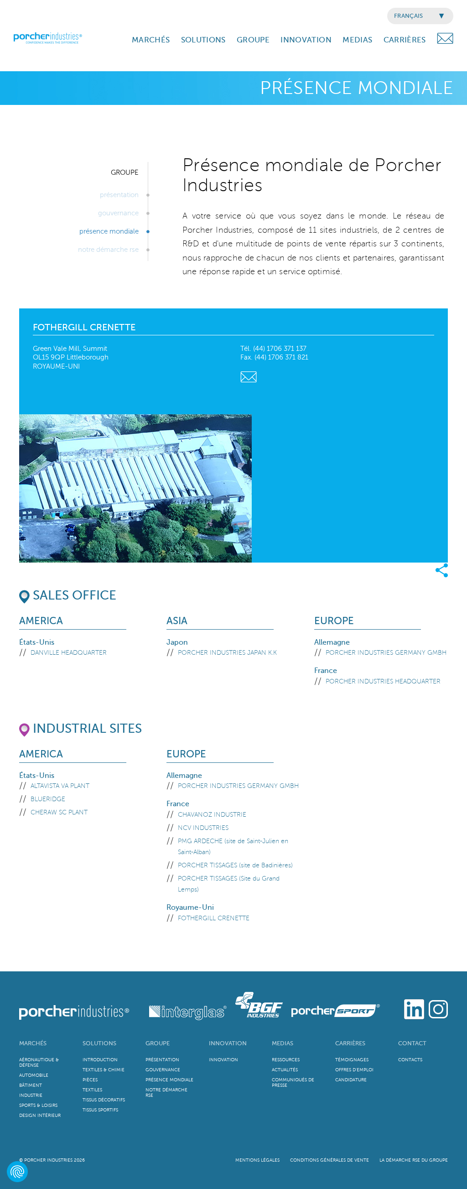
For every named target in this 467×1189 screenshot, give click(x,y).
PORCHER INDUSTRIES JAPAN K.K (227, 652)
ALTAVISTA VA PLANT (60, 785)
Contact (412, 1043)
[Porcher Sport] (332, 1003)
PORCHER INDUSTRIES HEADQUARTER (383, 681)
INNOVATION (305, 40)
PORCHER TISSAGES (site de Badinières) (235, 865)
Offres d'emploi (354, 1069)
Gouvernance (118, 213)
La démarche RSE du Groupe (413, 1160)
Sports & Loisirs (38, 1105)
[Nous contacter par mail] (248, 375)
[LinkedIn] (414, 1008)
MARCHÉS (151, 40)
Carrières (350, 1043)
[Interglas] (179, 1003)
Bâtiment (30, 1085)
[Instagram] (438, 1008)
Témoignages (351, 1059)
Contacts (410, 1059)
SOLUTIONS (203, 40)
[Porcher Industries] (75, 1003)
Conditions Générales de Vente (329, 1160)
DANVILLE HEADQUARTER (69, 652)
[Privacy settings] (17, 1171)
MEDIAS (357, 40)
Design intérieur (40, 1115)
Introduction (100, 1059)
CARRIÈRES (405, 40)
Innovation (228, 1043)
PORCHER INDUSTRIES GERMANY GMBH (386, 652)
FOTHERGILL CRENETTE (213, 918)
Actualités (285, 1069)
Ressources (286, 1059)
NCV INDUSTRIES (203, 827)
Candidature (351, 1079)
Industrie (30, 1095)
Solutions (99, 1043)
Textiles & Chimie (104, 1069)
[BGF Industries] (256, 1003)
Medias (282, 1043)
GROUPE (253, 40)
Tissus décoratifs (104, 1099)
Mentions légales (257, 1160)
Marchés (33, 1043)
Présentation (119, 194)
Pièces (90, 1079)
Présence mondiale (109, 231)
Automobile (33, 1075)
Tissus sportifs (100, 1109)
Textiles (92, 1089)
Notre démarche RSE (108, 249)
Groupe (157, 1043)
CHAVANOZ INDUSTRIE (212, 814)
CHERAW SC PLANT (59, 812)
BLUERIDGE (48, 799)
